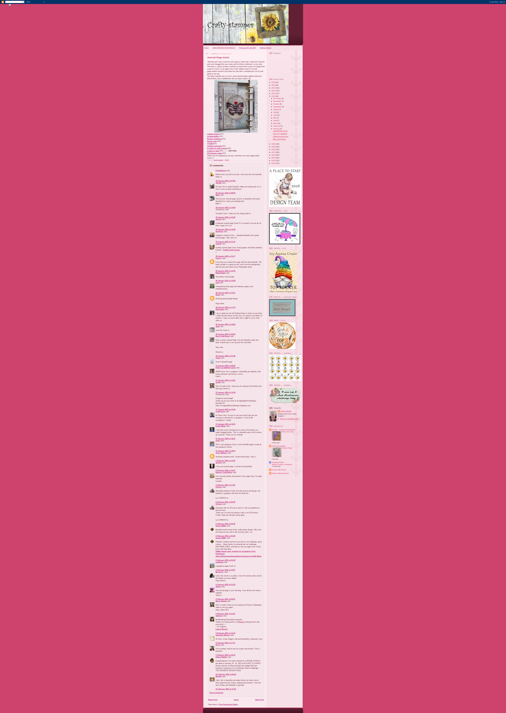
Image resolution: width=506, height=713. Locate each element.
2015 (273, 158)
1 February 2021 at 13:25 (225, 461)
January (276, 129)
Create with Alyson (279, 470)
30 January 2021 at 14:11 (225, 293)
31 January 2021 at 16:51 (225, 424)
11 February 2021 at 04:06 (226, 674)
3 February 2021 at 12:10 (225, 633)
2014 (273, 160)
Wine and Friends (279, 139)
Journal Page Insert (280, 131)
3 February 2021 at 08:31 (225, 599)
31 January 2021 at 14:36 (225, 392)
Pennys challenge (214, 139)
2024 (273, 88)
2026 (273, 82)
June (275, 115)
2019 (273, 147)
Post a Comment (216, 693)
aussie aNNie (221, 526)
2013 (273, 163)
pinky (218, 441)
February (277, 126)
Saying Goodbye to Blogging (282, 464)
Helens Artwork (265, 48)
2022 (273, 93)
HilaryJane (220, 309)
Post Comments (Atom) (228, 704)
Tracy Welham (221, 453)
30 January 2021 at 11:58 (225, 271)
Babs (218, 195)
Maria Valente (221, 601)
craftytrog (219, 562)
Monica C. (220, 572)
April (275, 120)
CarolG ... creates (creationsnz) (283, 430)
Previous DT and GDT (247, 48)
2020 (273, 144)
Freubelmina (221, 171)
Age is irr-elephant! (280, 134)
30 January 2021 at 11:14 (225, 242)
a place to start (213, 151)
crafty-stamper (286, 411)
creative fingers (213, 134)
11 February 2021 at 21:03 (226, 689)
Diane (218, 295)
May (275, 118)
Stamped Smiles (278, 462)
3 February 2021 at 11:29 (225, 614)
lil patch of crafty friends (217, 148)
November (277, 101)
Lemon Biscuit (221, 629)
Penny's (241, 622)
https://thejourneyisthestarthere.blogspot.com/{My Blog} (238, 556)
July (275, 112)
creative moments (214, 146)
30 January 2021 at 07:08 (225, 181)
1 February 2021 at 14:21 (225, 470)
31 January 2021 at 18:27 (225, 439)
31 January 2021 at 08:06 (225, 366)
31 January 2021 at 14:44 (225, 409)
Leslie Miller (221, 426)
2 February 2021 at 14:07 (225, 570)
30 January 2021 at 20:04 (225, 334)
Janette (218, 183)
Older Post (259, 700)
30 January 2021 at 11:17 (225, 256)
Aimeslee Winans (223, 635)
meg (217, 283)
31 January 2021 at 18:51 (225, 451)
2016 (273, 155)
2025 (273, 85)
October (276, 104)
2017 (273, 152)
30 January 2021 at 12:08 (225, 281)
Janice (218, 587)
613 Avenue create (214, 153)
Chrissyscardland (278, 446)
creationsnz (220, 411)
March (275, 123)
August (276, 109)
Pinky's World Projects (280, 473)
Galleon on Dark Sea (280, 136)
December (277, 98)
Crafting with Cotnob (231, 250)
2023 (273, 91)
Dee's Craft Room (223, 336)
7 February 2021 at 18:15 (225, 655)
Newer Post (212, 700)
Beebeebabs (220, 273)
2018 (273, 149)
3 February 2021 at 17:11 (225, 643)
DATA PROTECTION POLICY (224, 48)
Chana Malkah (221, 657)
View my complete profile (289, 419)
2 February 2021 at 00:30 (225, 502)
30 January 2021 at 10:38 (225, 230)
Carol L (219, 258)
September (277, 107)
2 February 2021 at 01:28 (225, 536)
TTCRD (210, 144)
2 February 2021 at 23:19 (225, 585)
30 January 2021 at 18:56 (225, 324)
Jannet (218, 219)
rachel (218, 382)
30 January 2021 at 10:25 (225, 217)
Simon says (212, 141)
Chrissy (219, 487)
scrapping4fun (213, 136)
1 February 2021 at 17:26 (225, 485)
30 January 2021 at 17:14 (225, 307)
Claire (218, 358)
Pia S (218, 645)
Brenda (218, 676)
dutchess (219, 231)
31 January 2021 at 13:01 (225, 380)
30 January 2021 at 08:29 (225, 193)
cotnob (218, 244)
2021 (273, 96)
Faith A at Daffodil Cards (225, 368)
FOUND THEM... (287, 448)
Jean (217, 326)
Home (206, 48)
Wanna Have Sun (288, 432)
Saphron (219, 616)
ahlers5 (219, 463)
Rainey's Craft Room (224, 472)
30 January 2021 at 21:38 (225, 356)
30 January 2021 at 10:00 (225, 208)
